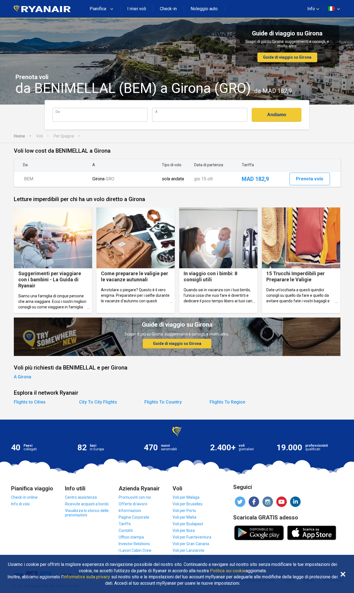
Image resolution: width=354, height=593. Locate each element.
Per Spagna (64, 136)
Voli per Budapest (188, 524)
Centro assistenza (81, 497)
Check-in (168, 8)
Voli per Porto (184, 510)
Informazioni (130, 510)
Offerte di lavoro (133, 504)
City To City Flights (98, 402)
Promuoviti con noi (135, 497)
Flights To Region (227, 402)
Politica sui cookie (228, 570)
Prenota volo (309, 178)
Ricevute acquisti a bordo (87, 504)
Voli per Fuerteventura (192, 537)
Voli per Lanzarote (188, 550)
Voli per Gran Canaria (191, 544)
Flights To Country (163, 402)
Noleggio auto (204, 8)
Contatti (126, 530)
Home (19, 136)
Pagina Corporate (134, 517)
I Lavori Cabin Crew (135, 550)
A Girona (22, 376)
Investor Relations (134, 544)
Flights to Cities (30, 402)
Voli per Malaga (186, 497)
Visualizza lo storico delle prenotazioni (87, 512)
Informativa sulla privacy (86, 576)
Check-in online (24, 497)
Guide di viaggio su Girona (287, 57)
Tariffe (125, 524)
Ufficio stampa (131, 537)
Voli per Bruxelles (187, 504)
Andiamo (276, 114)
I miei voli (136, 8)
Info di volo (20, 504)
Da (58, 111)
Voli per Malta (184, 517)
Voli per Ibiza (184, 530)
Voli (39, 136)
